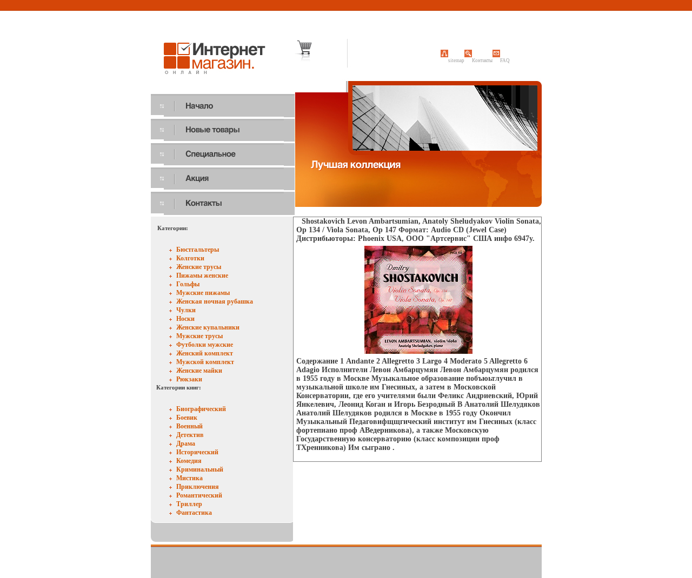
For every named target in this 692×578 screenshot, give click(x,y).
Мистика (189, 478)
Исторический (197, 452)
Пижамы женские (202, 275)
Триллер (189, 504)
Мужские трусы (199, 336)
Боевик (186, 417)
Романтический (199, 495)
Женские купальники (207, 327)
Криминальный (199, 469)
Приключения (197, 486)
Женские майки (199, 370)
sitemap (456, 60)
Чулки (186, 310)
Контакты (482, 60)
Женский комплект (204, 353)
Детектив (189, 435)
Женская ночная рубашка (214, 301)
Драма (185, 443)
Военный (189, 426)
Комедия (189, 461)
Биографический (201, 409)
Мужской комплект (205, 362)
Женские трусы (198, 267)
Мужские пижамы (203, 293)
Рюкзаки (189, 379)
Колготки (190, 258)
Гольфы (187, 284)
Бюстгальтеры (197, 249)
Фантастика (194, 512)
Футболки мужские (204, 344)
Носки (185, 318)
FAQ (505, 60)
